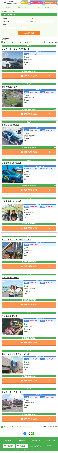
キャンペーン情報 (36, 7)
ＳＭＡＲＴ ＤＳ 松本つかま (15, 49)
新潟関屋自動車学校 (10, 125)
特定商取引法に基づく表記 (36, 446)
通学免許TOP (8, 440)
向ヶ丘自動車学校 (9, 316)
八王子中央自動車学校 (11, 201)
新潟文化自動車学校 (10, 277)
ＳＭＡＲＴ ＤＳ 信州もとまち (16, 239)
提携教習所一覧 (22, 7)
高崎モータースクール (12, 392)
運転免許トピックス (50, 7)
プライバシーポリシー (37, 445)
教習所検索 (8, 7)
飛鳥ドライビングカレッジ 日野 (16, 354)
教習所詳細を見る (31, 76)
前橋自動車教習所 (9, 87)
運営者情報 (49, 445)
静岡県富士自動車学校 (11, 163)
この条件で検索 (30, 33)
